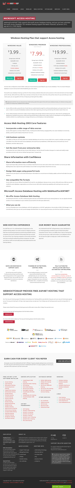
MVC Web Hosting (27, 420)
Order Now (8, 314)
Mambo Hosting (9, 401)
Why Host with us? (39, 452)
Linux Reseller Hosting (64, 399)
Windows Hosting (63, 380)
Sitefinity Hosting (9, 413)
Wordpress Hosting (10, 416)
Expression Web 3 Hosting (29, 383)
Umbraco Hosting (9, 415)
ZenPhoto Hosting (9, 418)
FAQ (36, 456)
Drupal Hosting (9, 393)
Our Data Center (38, 454)
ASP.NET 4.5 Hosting (28, 412)
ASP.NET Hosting (60, 482)
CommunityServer (56, 275)
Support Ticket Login (8, 470)
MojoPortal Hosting (10, 403)
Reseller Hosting (23, 459)
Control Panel (23, 454)
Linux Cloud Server (63, 400)
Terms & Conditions (14, 482)
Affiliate (21, 456)
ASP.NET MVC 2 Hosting (29, 418)
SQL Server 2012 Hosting (47, 388)
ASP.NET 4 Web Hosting (29, 410)
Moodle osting (8, 405)
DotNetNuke (64, 274)
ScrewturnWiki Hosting (11, 411)
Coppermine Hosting (10, 390)
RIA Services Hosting (28, 388)
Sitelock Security (45, 402)
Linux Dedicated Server (64, 402)
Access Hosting (9, 382)
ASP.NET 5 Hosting (27, 415)
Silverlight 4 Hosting (28, 390)
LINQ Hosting (8, 400)
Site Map (21, 482)
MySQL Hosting (44, 383)
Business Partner (39, 459)
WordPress (64, 277)
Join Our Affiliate (64, 361)
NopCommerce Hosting (11, 408)
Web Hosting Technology (40, 450)
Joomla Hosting (9, 396)
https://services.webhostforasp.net (11, 454)
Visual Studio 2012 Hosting (29, 395)
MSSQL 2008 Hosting (46, 380)
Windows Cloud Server (64, 385)
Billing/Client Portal (24, 452)
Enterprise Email (45, 407)
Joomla (67, 275)
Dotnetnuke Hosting (10, 391)
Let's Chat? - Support (58, 486)
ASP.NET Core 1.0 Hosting (29, 417)
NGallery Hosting (9, 406)
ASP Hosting (26, 409)
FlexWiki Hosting (9, 395)
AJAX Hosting (8, 383)
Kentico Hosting (9, 398)
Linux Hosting (62, 397)
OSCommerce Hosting (10, 410)
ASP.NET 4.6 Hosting (28, 413)
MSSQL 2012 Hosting (46, 382)
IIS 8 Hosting (26, 385)
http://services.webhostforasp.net (58, 449)
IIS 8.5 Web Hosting (27, 387)
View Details (9, 321)
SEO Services (44, 404)
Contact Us (37, 461)
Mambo (63, 275)
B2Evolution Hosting (10, 385)
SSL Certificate (44, 400)
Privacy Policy (6, 482)
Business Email (44, 405)
